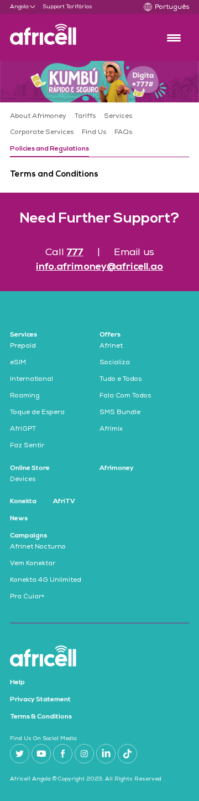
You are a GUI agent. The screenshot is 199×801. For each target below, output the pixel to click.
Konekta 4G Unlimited (45, 580)
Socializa (115, 363)
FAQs (123, 133)
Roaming (25, 396)
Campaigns (28, 536)
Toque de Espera (37, 413)
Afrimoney (117, 468)
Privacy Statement (40, 699)
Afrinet (111, 346)
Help (17, 682)
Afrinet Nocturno (38, 547)
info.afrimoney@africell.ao (99, 267)
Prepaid (23, 346)
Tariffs (85, 116)
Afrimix (111, 429)
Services (118, 116)
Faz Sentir (27, 446)
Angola (19, 7)
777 (75, 252)
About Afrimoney (38, 116)
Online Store (30, 468)
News (19, 518)
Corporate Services (42, 133)
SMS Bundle (120, 413)
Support (54, 7)
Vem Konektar (32, 564)
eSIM (18, 363)
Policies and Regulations (49, 149)
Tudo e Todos (121, 379)
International (31, 379)
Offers (110, 335)
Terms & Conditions (41, 717)
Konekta (23, 501)
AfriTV (64, 501)
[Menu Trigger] (174, 37)
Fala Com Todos (125, 396)
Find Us (94, 133)
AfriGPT (23, 429)
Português (172, 7)
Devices (22, 480)
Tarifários (79, 7)
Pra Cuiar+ (27, 597)
